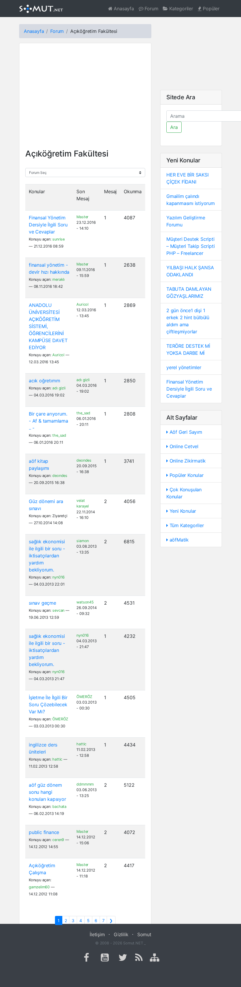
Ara (174, 127)
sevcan (58, 610)
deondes (59, 475)
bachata (59, 806)
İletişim (97, 934)
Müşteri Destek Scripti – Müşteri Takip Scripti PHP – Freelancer (190, 246)
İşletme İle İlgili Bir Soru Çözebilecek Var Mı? (48, 704)
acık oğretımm (44, 381)
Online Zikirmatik (187, 461)
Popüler (211, 8)
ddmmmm (85, 784)
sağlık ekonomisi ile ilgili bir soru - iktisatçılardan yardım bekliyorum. (47, 556)
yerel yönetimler (183, 367)
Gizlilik (121, 934)
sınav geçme (42, 603)
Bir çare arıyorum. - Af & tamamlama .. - (48, 421)
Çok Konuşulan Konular (184, 493)
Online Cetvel (183, 446)
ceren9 (58, 840)
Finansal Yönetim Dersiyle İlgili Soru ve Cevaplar (48, 225)
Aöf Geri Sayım (185, 432)
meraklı (58, 279)
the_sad (59, 435)
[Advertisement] (85, 99)
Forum (150, 8)
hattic (57, 759)
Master (82, 217)
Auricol (58, 355)
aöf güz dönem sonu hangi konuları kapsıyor (47, 792)
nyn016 (58, 577)
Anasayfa (123, 8)
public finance (44, 832)
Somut (144, 934)
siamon (82, 541)
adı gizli (58, 388)
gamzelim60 (39, 887)
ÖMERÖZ (60, 719)
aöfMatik (178, 540)
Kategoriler (180, 8)
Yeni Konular (182, 511)
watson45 (84, 602)
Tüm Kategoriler (186, 525)
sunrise (58, 239)
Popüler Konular (186, 475)
